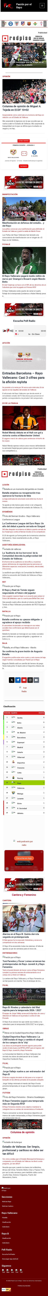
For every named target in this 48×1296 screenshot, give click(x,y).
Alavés (20, 728)
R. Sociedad (22, 808)
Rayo (19, 783)
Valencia (20, 788)
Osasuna (20, 768)
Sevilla (19, 718)
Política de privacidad (24, 1286)
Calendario (5, 1227)
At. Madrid (21, 733)
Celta (19, 773)
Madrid (20, 747)
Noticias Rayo (6, 1201)
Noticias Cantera (7, 1206)
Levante (20, 799)
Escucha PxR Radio (8, 1254)
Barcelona (21, 738)
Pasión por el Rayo (24, 6)
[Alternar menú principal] (42, 5)
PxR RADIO (23, 166)
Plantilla (4, 1217)
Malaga (20, 794)
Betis (19, 723)
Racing (20, 778)
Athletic (20, 813)
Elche (19, 804)
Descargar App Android (10, 1259)
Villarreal (21, 757)
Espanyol (20, 743)
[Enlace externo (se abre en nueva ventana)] (24, 38)
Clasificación (6, 1222)
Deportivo (21, 763)
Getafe (20, 752)
